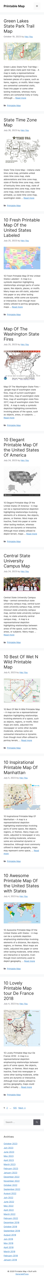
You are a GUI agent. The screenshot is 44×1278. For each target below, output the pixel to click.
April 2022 (9, 1210)
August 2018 (10, 1235)
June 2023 (9, 1152)
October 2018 (10, 1226)
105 (15, 1108)
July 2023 (8, 1148)
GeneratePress (22, 1274)
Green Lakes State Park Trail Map (19, 26)
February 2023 (11, 1168)
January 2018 (10, 1260)
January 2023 (10, 1172)
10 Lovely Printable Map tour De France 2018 (19, 990)
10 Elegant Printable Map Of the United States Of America (21, 447)
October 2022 (10, 1185)
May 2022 (8, 1206)
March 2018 (9, 1251)
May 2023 (9, 1156)
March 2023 (10, 1164)
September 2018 (12, 1231)
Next (22, 1108)
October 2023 (10, 1143)
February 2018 (11, 1255)
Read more (20, 98)
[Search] (36, 1122)
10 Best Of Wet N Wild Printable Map (21, 662)
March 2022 (9, 1214)
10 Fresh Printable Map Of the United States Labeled (22, 227)
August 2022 (10, 1193)
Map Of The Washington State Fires (21, 334)
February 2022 (11, 1218)
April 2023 (9, 1160)
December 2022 (11, 1177)
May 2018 (8, 1243)
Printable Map (14, 6)
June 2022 (9, 1202)
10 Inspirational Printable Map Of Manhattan (21, 767)
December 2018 (11, 1222)
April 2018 (8, 1247)
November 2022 (12, 1181)
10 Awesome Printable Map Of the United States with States (21, 883)
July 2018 (8, 1239)
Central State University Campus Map (17, 560)
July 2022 (8, 1197)
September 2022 (12, 1189)
